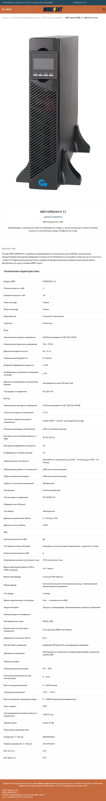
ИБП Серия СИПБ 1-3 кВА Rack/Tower (81, 18)
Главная (5, 18)
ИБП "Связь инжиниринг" (53, 18)
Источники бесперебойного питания (25, 18)
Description (8, 248)
